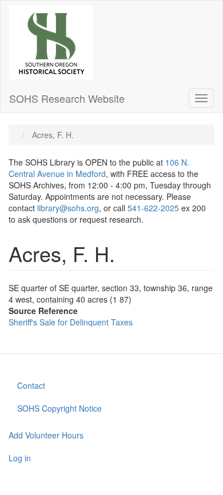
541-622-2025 (153, 208)
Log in (20, 458)
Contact (31, 385)
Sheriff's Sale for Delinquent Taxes (71, 322)
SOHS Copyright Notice (59, 408)
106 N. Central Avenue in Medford (99, 167)
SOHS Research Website (67, 98)
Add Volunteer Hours (46, 435)
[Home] (51, 42)
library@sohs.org (68, 208)
